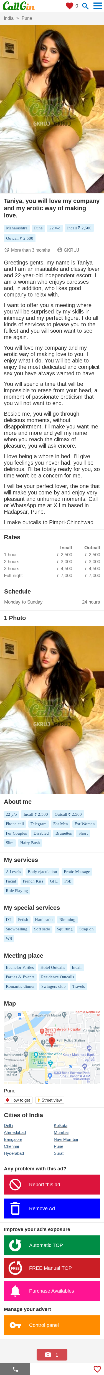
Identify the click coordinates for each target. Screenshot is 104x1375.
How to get (17, 1100)
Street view (49, 1099)
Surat (59, 1153)
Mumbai (61, 1132)
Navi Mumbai (66, 1139)
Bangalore (13, 1139)
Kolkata (60, 1125)
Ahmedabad (15, 1132)
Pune (58, 1146)
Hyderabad (14, 1153)
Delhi (8, 1125)
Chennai (11, 1146)
